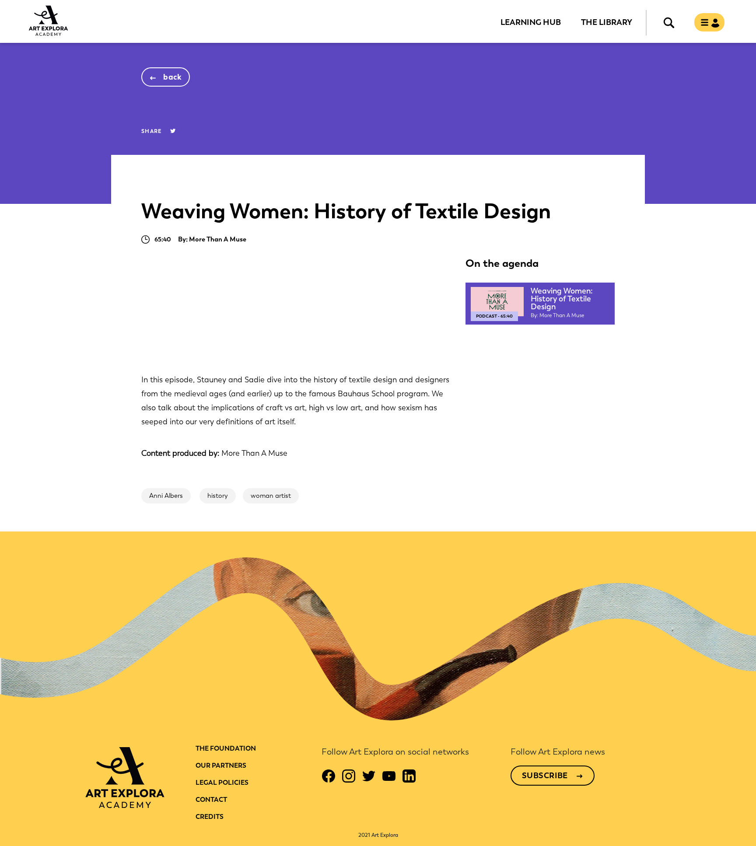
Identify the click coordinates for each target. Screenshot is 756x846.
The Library (606, 21)
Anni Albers (166, 496)
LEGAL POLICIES (222, 783)
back (172, 77)
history (217, 496)
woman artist (271, 496)
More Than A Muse (254, 453)
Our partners (221, 765)
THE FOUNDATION (226, 748)
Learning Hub (530, 21)
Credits (210, 817)
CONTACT (211, 800)
